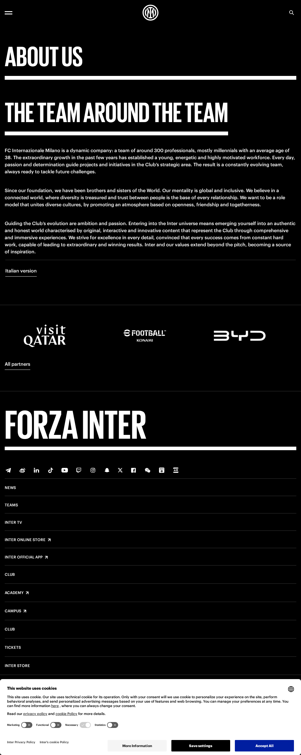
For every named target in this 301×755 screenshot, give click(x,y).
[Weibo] (22, 470)
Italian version (21, 271)
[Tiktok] (50, 470)
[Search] (291, 12)
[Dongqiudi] (161, 470)
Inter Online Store (25, 540)
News (10, 487)
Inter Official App (24, 557)
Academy (14, 593)
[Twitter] (120, 470)
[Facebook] (133, 470)
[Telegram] (8, 470)
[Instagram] (92, 470)
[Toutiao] (175, 470)
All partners (17, 364)
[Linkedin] (36, 470)
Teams (11, 505)
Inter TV (13, 522)
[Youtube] (64, 470)
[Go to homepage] (150, 13)
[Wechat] (147, 470)
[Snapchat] (107, 470)
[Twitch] (78, 470)
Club (10, 574)
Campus (13, 611)
